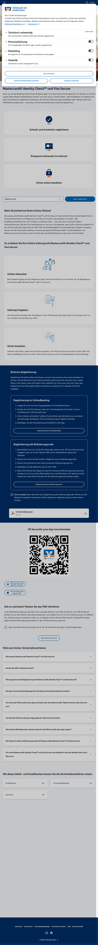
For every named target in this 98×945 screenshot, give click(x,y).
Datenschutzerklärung (14, 24)
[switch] (90, 41)
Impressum (33, 24)
